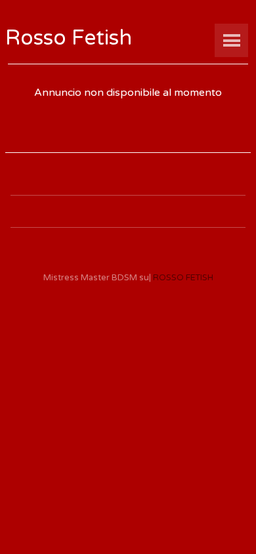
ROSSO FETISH (183, 277)
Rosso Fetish (68, 38)
